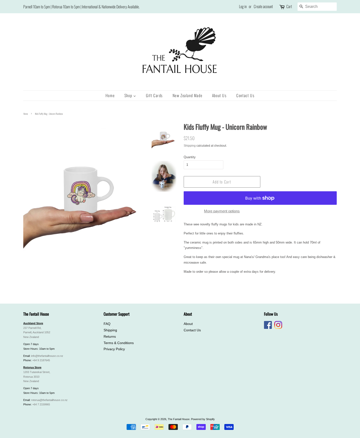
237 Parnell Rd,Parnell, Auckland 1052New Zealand (36, 332)
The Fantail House (179, 419)
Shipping (190, 145)
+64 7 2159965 (41, 404)
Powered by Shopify (203, 419)
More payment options (222, 211)
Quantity (190, 157)
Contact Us (245, 95)
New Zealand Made (188, 95)
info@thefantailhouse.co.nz (47, 355)
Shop (128, 95)
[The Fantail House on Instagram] (278, 327)
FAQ (107, 324)
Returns (110, 336)
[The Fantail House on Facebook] (268, 327)
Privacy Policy (114, 349)
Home (110, 95)
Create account (263, 6)
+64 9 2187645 (41, 360)
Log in (243, 6)
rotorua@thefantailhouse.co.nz (49, 400)
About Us (219, 95)
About (188, 324)
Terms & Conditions (119, 343)
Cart (289, 6)
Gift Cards (154, 95)
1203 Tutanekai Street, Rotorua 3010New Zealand (36, 377)
